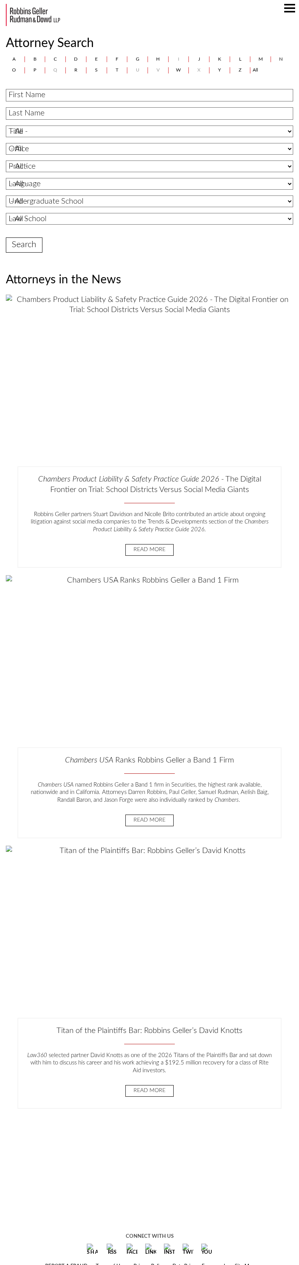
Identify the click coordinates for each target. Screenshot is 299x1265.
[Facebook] (132, 1249)
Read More (149, 549)
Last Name (26, 113)
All (255, 70)
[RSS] (112, 1249)
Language (24, 184)
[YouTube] (206, 1249)
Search (24, 245)
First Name (27, 95)
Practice (22, 166)
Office (19, 149)
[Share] (92, 1249)
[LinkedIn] (150, 1249)
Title (16, 131)
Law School (27, 219)
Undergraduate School (46, 201)
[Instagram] (169, 1249)
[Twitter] (188, 1249)
